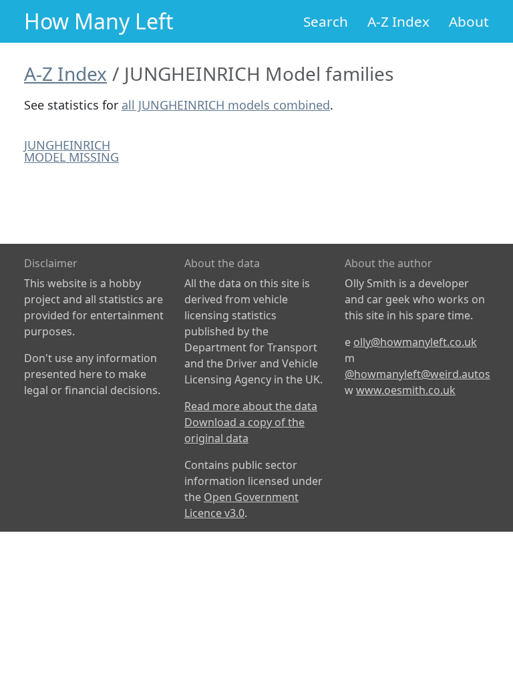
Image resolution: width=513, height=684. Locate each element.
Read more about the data (250, 406)
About (469, 21)
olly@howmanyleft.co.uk (415, 342)
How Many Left (99, 21)
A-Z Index (398, 21)
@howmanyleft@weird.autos (417, 374)
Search (325, 21)
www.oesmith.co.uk (406, 390)
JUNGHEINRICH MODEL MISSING (71, 151)
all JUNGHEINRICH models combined (226, 105)
